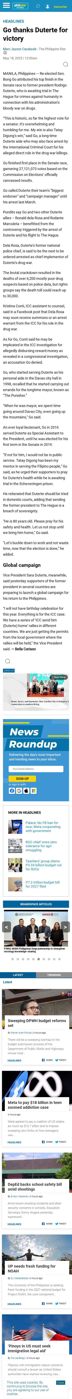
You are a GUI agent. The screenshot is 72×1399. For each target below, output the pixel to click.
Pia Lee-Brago (18, 1358)
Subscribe (60, 6)
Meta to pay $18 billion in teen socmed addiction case (35, 1105)
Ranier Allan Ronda (21, 1032)
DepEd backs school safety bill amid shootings (35, 1187)
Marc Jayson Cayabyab (19, 49)
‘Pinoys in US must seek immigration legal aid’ (29, 1348)
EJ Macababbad (19, 1278)
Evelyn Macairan (19, 1196)
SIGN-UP (22, 779)
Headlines (13, 21)
